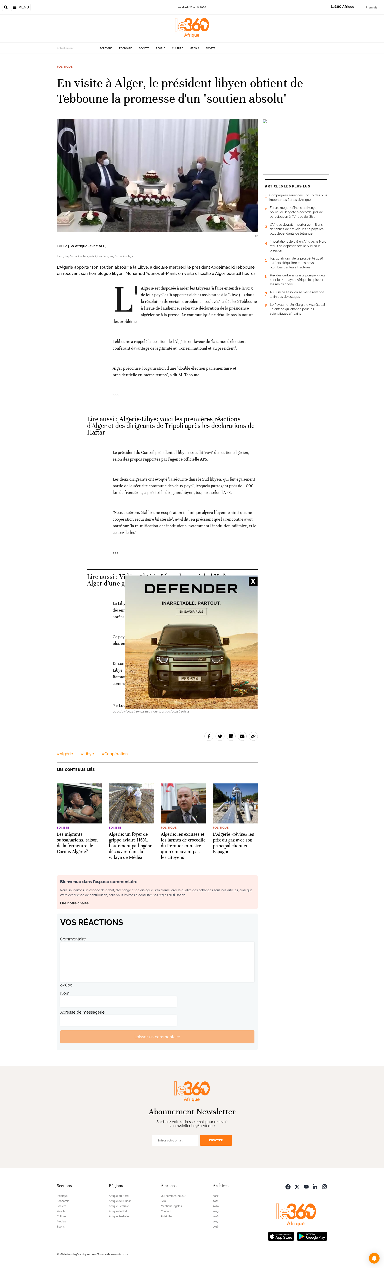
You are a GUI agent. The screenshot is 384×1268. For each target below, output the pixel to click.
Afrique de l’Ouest (120, 1201)
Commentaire (73, 939)
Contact (166, 1211)
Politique (106, 48)
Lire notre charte (74, 903)
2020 (216, 1206)
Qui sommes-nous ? (173, 1196)
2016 (215, 1226)
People (160, 48)
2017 (215, 1221)
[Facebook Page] (288, 1186)
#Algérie (65, 753)
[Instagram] (324, 1186)
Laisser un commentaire (157, 1037)
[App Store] (281, 1236)
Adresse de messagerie (82, 1012)
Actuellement (65, 48)
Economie (125, 48)
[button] (374, 1258)
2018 (215, 1216)
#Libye (87, 753)
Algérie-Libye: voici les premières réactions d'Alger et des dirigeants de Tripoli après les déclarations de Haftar (170, 426)
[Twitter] (297, 1186)
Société (144, 48)
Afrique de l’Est (118, 1211)
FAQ (163, 1201)
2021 (215, 1201)
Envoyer (216, 1140)
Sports (210, 48)
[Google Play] (312, 1236)
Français (371, 7)
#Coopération (115, 753)
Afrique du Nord (119, 1196)
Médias (194, 48)
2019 (215, 1211)
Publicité (166, 1216)
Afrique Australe (119, 1216)
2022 (215, 1196)
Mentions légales (171, 1206)
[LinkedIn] (315, 1186)
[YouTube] (306, 1186)
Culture (177, 48)
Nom (65, 993)
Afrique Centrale (119, 1206)
